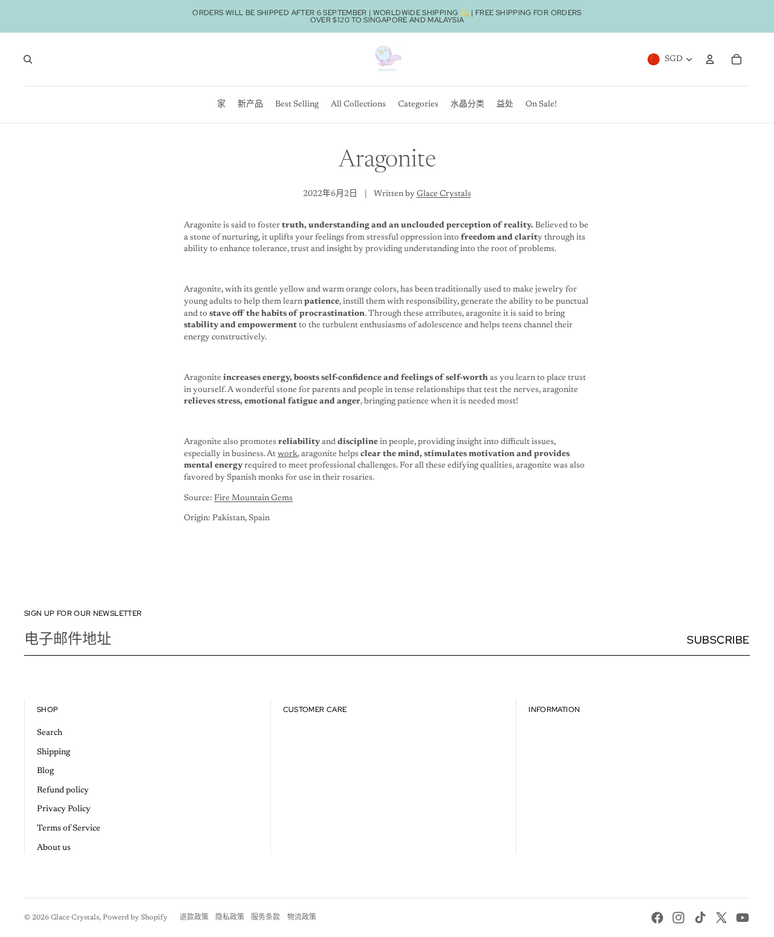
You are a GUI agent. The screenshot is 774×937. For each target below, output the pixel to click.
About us (54, 848)
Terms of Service (68, 828)
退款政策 (194, 917)
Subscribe (718, 640)
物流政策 (301, 917)
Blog (45, 771)
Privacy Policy (64, 809)
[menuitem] (221, 104)
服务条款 (265, 917)
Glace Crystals (444, 194)
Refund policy (63, 790)
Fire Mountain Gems (253, 498)
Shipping (53, 752)
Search (49, 733)
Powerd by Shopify (135, 917)
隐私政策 (229, 917)
